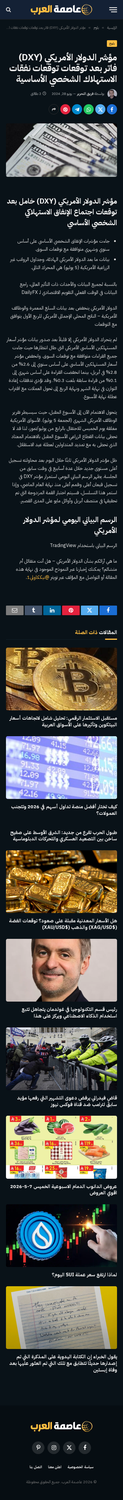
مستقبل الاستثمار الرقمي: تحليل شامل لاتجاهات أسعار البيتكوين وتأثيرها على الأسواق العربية (63, 721)
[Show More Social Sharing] (54, 109)
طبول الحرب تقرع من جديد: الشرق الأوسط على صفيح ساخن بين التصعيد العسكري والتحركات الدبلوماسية (63, 836)
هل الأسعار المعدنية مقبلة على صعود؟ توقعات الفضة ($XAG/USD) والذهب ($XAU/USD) (63, 924)
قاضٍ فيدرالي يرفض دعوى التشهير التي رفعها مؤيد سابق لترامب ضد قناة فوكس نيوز (67, 1101)
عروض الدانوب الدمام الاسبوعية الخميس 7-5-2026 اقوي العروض (63, 1190)
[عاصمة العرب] (61, 10)
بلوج (112, 43)
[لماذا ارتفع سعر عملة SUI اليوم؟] (61, 1235)
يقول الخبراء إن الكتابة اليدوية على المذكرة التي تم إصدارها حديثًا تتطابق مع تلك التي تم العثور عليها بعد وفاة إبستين (63, 1363)
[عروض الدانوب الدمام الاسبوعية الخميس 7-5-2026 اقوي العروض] (61, 1147)
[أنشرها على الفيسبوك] (112, 109)
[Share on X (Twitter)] (100, 109)
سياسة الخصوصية (80, 1467)
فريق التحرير (85, 93)
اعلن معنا (55, 1467)
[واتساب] (89, 109)
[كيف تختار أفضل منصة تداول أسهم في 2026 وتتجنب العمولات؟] (61, 767)
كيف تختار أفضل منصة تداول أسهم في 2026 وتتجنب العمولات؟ (64, 810)
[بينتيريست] (65, 109)
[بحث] (9, 10)
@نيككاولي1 (38, 577)
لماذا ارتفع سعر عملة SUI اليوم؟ (84, 1274)
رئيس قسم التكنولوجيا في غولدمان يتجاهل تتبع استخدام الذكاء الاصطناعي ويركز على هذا (69, 1013)
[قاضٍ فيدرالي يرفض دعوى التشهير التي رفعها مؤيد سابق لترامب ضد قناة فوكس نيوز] (61, 1058)
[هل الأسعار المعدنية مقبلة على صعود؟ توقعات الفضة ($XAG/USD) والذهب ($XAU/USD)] (61, 881)
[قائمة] (113, 10)
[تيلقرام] (77, 109)
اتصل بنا (36, 1467)
